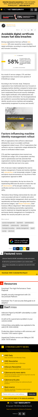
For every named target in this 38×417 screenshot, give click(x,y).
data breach (24, 225)
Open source (9, 387)
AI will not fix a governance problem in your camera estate (17, 261)
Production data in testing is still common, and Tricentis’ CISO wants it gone (18, 332)
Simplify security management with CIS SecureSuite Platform (15, 296)
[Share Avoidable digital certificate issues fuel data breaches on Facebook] (21, 30)
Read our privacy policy (13, 409)
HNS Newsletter (11, 361)
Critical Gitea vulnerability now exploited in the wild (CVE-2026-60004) (18, 326)
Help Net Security (10, 25)
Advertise (28, 409)
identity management (22, 228)
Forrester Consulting (8, 228)
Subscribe (32, 394)
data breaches (7, 186)
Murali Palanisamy (24, 204)
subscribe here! (24, 5)
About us (22, 409)
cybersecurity (15, 225)
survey (4, 231)
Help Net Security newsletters (13, 2)
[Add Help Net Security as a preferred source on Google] (35, 30)
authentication (29, 222)
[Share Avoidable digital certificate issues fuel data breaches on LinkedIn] (28, 30)
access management (8, 222)
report (32, 228)
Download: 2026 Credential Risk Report (14, 273)
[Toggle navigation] (35, 9)
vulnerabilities (8, 172)
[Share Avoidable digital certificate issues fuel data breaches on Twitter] (25, 30)
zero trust (11, 231)
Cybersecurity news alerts (14, 372)
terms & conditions (28, 398)
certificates (5, 225)
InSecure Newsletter (12, 367)
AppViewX (20, 222)
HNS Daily (8, 355)
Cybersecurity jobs (11, 380)
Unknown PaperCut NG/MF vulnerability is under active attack (18, 258)
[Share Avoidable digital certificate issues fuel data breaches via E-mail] (31, 30)
